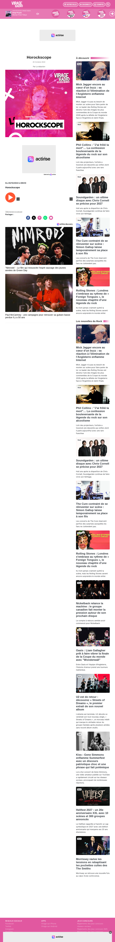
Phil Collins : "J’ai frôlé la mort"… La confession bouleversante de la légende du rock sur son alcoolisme (92, 151)
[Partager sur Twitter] (33, 219)
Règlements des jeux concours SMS (92, 929)
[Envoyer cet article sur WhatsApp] (44, 219)
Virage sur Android (49, 926)
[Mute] (37, 13)
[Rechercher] (108, 4)
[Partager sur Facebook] (27, 219)
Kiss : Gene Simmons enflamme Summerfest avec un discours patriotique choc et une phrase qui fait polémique (92, 761)
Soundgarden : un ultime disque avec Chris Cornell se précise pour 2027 (92, 200)
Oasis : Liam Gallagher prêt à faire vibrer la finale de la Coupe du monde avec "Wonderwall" (92, 655)
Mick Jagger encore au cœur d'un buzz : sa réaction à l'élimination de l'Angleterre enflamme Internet (92, 91)
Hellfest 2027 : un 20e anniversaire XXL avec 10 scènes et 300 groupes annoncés (92, 814)
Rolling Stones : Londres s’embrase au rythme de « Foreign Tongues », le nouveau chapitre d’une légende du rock (92, 297)
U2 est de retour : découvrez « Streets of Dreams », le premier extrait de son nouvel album (90, 703)
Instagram (9, 929)
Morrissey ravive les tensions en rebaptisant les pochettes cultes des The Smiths (91, 864)
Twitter (8, 926)
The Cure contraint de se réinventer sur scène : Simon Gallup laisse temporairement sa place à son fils (92, 247)
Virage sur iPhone (48, 923)
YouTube (9, 932)
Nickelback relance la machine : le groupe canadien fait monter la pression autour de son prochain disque (91, 609)
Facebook (9, 923)
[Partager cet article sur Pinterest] (39, 219)
